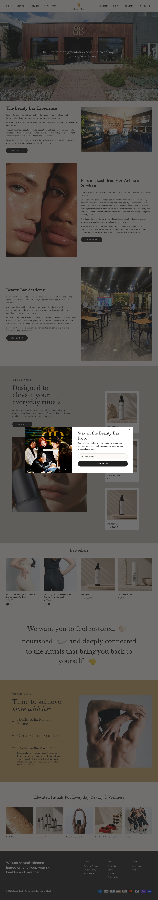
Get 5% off (103, 463)
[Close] (129, 430)
